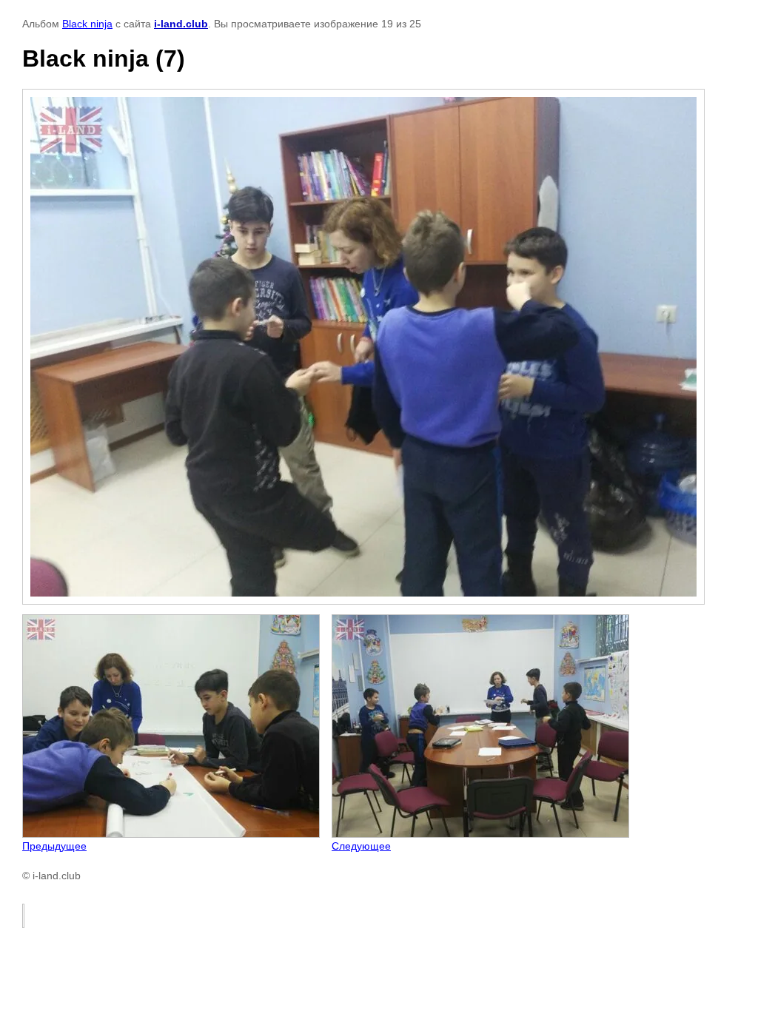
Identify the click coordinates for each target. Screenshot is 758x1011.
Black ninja (87, 24)
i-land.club (181, 24)
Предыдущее (54, 846)
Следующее (361, 846)
